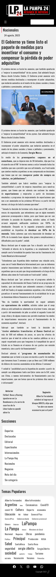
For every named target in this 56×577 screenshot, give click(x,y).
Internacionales (12, 453)
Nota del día (10, 474)
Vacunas (30, 558)
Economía (47, 91)
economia (41, 510)
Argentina (11, 504)
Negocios (9, 469)
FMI (19, 514)
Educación (10, 514)
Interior (16, 524)
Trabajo (30, 554)
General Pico (36, 514)
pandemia (39, 534)
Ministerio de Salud (36, 529)
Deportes (9, 431)
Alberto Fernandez (13, 500)
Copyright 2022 (41, 571)
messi (24, 529)
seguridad (10, 548)
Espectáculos (11, 447)
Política (7, 539)
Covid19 (44, 505)
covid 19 (9, 510)
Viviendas (40, 558)
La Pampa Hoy (11, 458)
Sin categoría (11, 480)
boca (21, 505)
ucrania (8, 558)
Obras (29, 534)
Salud (8, 543)
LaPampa (29, 523)
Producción (33, 539)
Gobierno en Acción (23, 519)
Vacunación (19, 558)
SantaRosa (20, 544)
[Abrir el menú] (5, 22)
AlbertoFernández (33, 500)
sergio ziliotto (26, 548)
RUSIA (43, 539)
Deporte (30, 510)
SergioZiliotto (43, 548)
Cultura (20, 509)
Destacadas (10, 436)
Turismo (39, 553)
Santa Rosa (33, 544)
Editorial (9, 442)
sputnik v (22, 554)
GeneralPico (9, 518)
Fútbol (25, 514)
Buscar (51, 22)
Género (7, 524)
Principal (19, 538)
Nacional (9, 534)
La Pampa (12, 528)
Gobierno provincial (39, 518)
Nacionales (11, 30)
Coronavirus (31, 505)
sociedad (10, 553)
